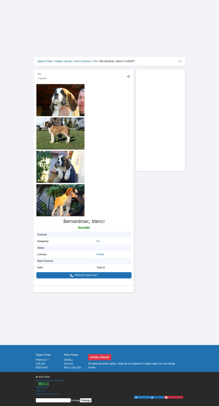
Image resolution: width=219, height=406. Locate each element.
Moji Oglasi (72, 367)
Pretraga (75, 400)
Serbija (100, 254)
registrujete (151, 363)
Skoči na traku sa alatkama (50, 380)
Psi (39, 74)
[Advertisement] (109, 31)
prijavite (136, 363)
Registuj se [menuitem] (143, 397)
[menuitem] (42, 383)
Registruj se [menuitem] (42, 387)
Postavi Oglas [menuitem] (175, 397)
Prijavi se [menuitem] (40, 390)
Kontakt (42, 367)
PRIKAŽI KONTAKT (85, 275)
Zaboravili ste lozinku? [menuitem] (47, 394)
